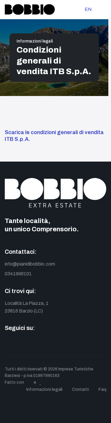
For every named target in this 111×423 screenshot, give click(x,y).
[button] (103, 9)
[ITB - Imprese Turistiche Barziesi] (30, 9)
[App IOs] (61, 342)
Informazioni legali (35, 41)
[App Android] (48, 342)
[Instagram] (21, 342)
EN (88, 9)
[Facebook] (8, 342)
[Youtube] (35, 342)
